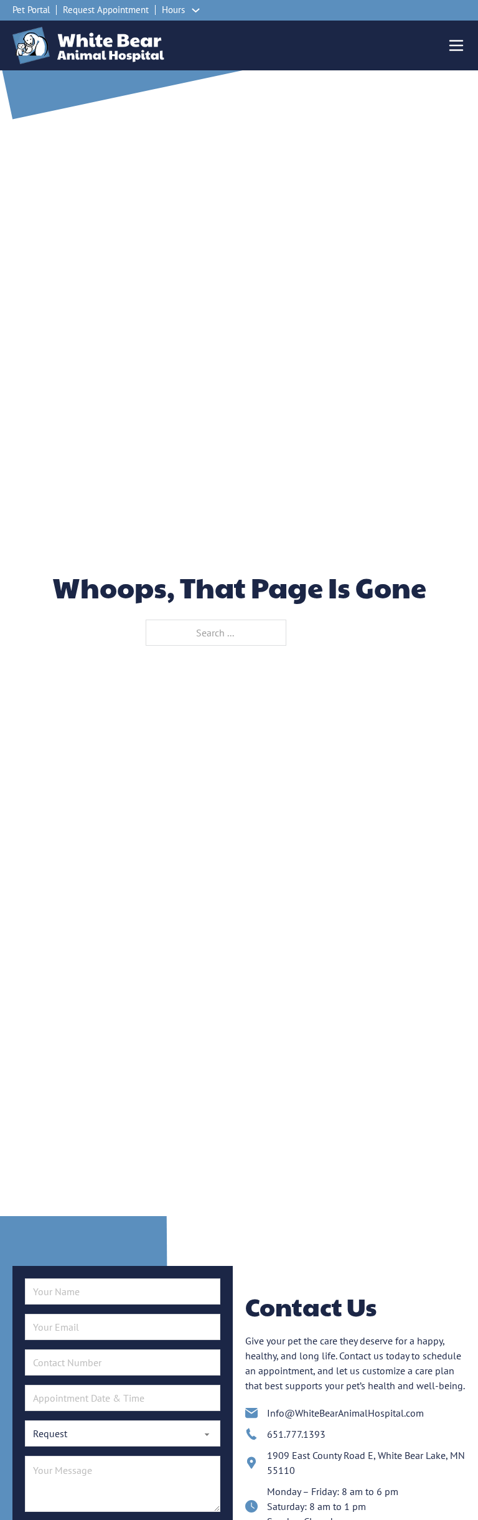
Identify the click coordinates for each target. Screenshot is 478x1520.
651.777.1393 (296, 1434)
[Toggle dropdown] (195, 10)
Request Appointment (106, 10)
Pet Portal (31, 10)
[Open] (456, 45)
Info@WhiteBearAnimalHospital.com (345, 1413)
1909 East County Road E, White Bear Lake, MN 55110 (366, 1462)
